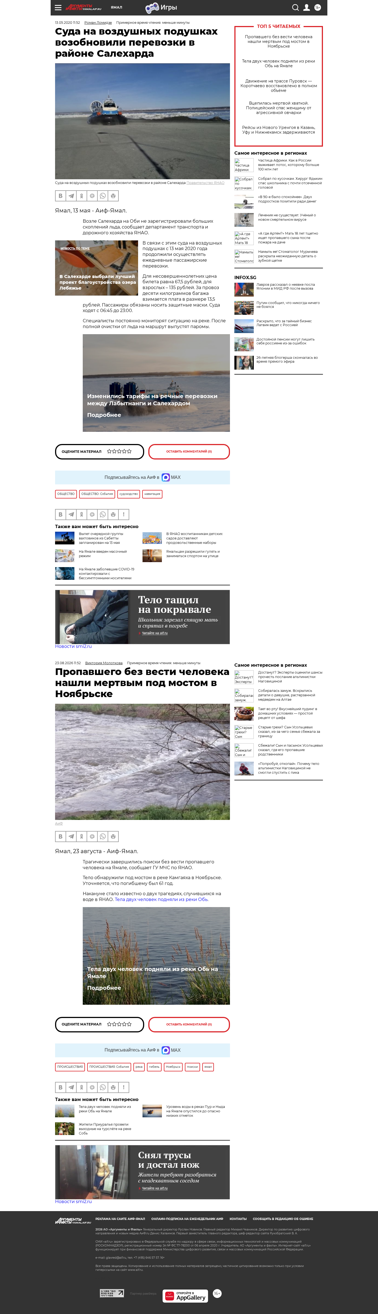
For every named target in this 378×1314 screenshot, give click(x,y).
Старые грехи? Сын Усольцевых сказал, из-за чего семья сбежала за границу (289, 731)
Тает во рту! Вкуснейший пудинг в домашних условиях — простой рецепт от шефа (287, 713)
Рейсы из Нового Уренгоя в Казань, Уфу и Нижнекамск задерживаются (278, 130)
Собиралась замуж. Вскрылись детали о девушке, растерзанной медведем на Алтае (286, 695)
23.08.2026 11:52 (68, 663)
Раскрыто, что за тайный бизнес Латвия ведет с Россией (284, 323)
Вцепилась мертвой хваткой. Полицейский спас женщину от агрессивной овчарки (278, 108)
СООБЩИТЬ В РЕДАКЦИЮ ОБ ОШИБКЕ (283, 1219)
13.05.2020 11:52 (67, 22)
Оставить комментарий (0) (189, 451)
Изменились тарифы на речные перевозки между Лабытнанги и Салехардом (152, 400)
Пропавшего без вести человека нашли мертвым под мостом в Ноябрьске (278, 42)
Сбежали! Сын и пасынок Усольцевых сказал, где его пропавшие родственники (290, 749)
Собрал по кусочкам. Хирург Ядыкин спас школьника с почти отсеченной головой (290, 182)
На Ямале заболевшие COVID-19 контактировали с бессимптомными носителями (106, 573)
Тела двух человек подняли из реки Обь (161, 899)
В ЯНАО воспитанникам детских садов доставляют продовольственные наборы (194, 538)
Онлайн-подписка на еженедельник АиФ (187, 1219)
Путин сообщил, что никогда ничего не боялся (288, 305)
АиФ (59, 823)
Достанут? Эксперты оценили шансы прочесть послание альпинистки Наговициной (290, 676)
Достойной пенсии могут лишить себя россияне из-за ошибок (286, 341)
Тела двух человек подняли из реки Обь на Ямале (278, 63)
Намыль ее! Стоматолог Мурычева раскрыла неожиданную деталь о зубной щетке (288, 256)
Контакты (238, 1219)
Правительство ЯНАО (205, 183)
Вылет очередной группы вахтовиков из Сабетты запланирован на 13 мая (101, 538)
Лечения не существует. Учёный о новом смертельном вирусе (287, 217)
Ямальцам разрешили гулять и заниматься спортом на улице (193, 553)
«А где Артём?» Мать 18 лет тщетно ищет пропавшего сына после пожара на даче (288, 237)
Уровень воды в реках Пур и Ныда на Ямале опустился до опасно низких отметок (195, 1111)
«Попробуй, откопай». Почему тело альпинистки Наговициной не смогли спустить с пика (288, 768)
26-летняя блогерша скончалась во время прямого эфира (287, 359)
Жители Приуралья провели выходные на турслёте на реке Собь (105, 1128)
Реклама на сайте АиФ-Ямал (120, 1219)
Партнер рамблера (143, 1293)
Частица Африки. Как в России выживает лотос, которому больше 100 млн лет (288, 164)
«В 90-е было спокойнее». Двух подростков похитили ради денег (287, 199)
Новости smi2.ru (73, 646)
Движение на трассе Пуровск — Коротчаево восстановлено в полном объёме (278, 86)
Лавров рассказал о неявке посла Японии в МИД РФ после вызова (286, 286)
